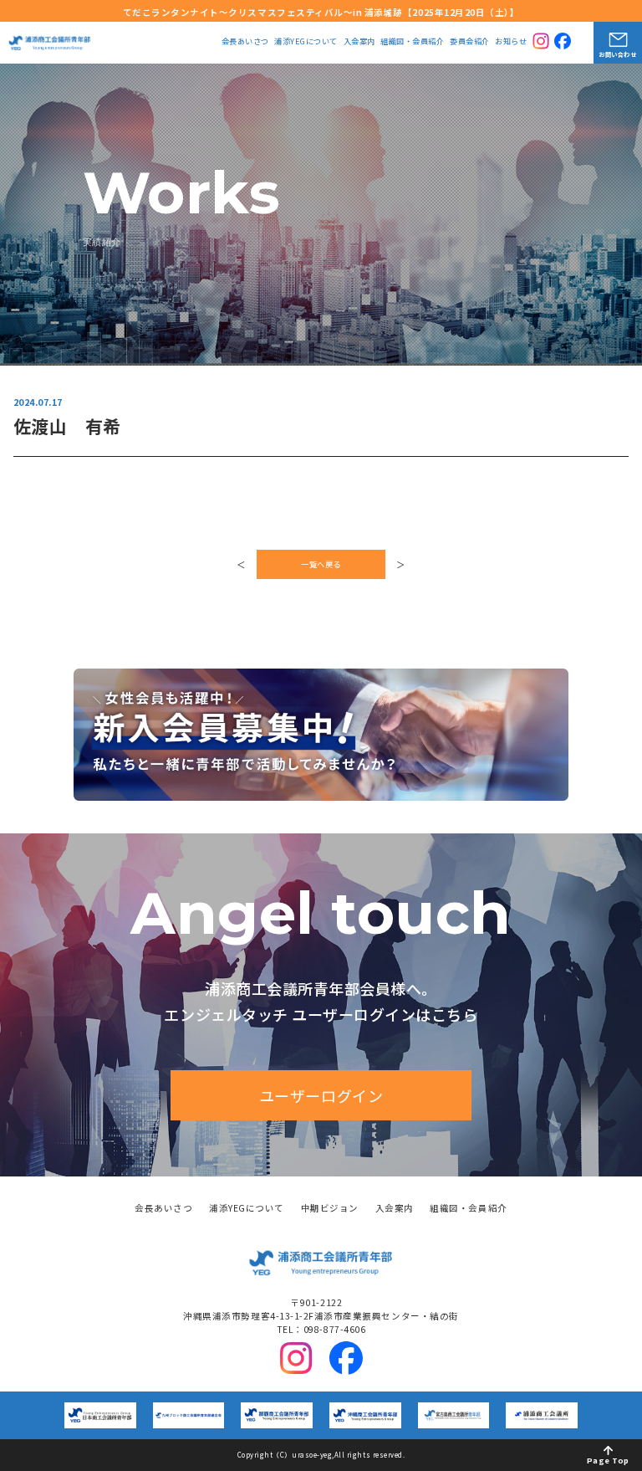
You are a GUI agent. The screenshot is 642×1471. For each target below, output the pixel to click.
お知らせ (511, 42)
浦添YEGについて (306, 42)
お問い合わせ (617, 54)
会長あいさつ (245, 42)
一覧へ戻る (321, 564)
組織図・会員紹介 (412, 42)
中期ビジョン (330, 1209)
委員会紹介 (470, 42)
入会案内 (359, 42)
